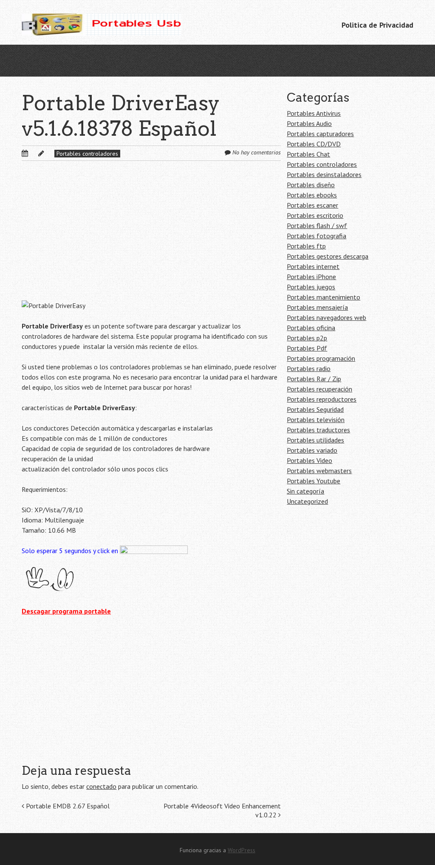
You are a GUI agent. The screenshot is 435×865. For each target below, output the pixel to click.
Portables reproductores (321, 399)
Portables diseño (311, 184)
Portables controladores (87, 153)
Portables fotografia (316, 235)
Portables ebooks (312, 195)
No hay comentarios (256, 152)
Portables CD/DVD (314, 144)
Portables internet (313, 266)
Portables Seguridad (315, 409)
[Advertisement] (151, 237)
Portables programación (321, 358)
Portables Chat (308, 154)
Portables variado (312, 450)
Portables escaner (312, 205)
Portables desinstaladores (324, 174)
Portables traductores (318, 429)
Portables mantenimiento (323, 297)
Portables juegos (311, 287)
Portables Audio (309, 123)
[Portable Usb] (101, 22)
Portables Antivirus (314, 113)
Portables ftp (306, 246)
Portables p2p (307, 338)
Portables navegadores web (326, 317)
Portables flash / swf (317, 225)
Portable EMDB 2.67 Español (67, 806)
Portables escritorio (315, 215)
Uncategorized (307, 501)
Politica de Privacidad (377, 25)
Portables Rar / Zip (314, 378)
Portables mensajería (317, 307)
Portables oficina (311, 327)
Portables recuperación (319, 389)
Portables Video (309, 460)
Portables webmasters (319, 470)
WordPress (241, 850)
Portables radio (308, 368)
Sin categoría (305, 491)
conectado (101, 786)
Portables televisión (316, 419)
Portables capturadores (320, 133)
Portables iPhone (311, 276)
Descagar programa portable (66, 611)
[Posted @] (34, 153)
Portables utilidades (315, 440)
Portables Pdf (307, 348)
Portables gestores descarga (327, 256)
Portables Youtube (313, 481)
